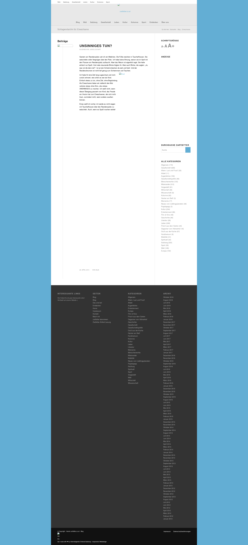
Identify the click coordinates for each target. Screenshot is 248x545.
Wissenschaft (166, 192)
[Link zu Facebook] (181, 11)
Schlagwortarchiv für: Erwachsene (73, 29)
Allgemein (165, 165)
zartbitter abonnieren (100, 319)
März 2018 (167, 314)
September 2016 (169, 363)
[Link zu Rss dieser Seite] (185, 11)
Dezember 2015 (169, 388)
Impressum (97, 311)
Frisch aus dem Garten (169, 226)
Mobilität (164, 237)
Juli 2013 (166, 469)
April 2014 (167, 444)
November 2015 (169, 391)
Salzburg (66, 2)
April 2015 (167, 411)
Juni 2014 (167, 438)
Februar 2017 (168, 350)
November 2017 (169, 325)
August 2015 (168, 399)
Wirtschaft (165, 190)
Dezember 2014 (169, 422)
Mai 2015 (166, 408)
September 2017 (169, 330)
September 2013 (169, 463)
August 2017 (168, 333)
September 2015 (169, 397)
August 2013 (168, 466)
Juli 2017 (166, 336)
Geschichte (165, 217)
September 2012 (169, 496)
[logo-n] (124, 11)
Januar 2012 (167, 518)
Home (95, 308)
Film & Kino (165, 214)
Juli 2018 (166, 302)
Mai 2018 (166, 308)
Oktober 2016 (168, 361)
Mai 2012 (166, 508)
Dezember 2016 (169, 355)
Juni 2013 (167, 471)
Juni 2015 (167, 405)
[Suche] (172, 22)
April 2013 (167, 477)
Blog (94, 297)
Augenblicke (84, 49)
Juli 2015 (166, 402)
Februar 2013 (168, 483)
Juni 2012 (167, 505)
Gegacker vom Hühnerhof (170, 228)
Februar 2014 (168, 449)
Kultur (92, 2)
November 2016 (169, 358)
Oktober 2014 (168, 427)
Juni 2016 (167, 372)
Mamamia (165, 201)
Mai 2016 (166, 374)
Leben (85, 2)
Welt (58, 2)
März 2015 (167, 413)
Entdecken (97, 305)
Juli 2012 (166, 502)
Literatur (164, 220)
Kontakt (96, 314)
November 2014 (169, 424)
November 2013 (169, 458)
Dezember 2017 (169, 322)
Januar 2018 (167, 319)
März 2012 (167, 513)
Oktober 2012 (168, 494)
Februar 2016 (168, 383)
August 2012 (168, 499)
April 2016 (167, 377)
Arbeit (163, 173)
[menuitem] (59, 2)
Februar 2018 (168, 316)
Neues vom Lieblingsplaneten (172, 204)
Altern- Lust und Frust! (169, 170)
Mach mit (96, 316)
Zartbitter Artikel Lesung (102, 322)
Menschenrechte (167, 181)
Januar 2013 (167, 485)
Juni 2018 (167, 305)
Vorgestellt (165, 187)
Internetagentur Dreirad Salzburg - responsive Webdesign (88, 541)
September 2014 (169, 430)
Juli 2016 (166, 369)
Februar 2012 (168, 516)
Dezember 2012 (169, 488)
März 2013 (167, 480)
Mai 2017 (166, 341)
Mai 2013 (166, 474)
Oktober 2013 (168, 460)
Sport (108, 2)
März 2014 (167, 447)
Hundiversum (166, 234)
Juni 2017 (167, 338)
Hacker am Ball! (167, 198)
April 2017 (167, 344)
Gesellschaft (76, 2)
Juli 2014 (166, 435)
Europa (163, 251)
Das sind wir (97, 302)
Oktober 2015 (168, 394)
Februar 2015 (168, 416)
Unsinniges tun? (95, 45)
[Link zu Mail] (189, 11)
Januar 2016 (167, 386)
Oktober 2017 (168, 327)
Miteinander (165, 184)
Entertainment (166, 212)
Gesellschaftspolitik (168, 178)
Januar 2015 (167, 419)
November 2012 (169, 491)
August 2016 (168, 366)
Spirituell (164, 239)
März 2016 (167, 380)
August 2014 (168, 433)
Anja (97, 270)
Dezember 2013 (169, 455)
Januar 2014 (167, 452)
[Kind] (65, 48)
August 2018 (168, 300)
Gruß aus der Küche (168, 231)
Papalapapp (165, 206)
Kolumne (100, 2)
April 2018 (167, 311)
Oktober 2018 (168, 297)
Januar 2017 (167, 352)
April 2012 (167, 510)
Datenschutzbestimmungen (182, 531)
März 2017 (167, 347)
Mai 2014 (166, 441)
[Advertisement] (176, 97)
